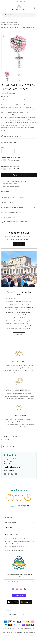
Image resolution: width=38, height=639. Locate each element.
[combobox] (19, 15)
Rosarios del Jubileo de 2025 (10, 24)
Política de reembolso (29, 632)
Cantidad (3, 147)
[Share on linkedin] (16, 474)
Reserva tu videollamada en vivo (14, 550)
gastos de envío (6, 99)
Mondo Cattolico (10, 628)
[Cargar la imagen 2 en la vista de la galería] (19, 76)
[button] (4, 8)
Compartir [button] (7, 191)
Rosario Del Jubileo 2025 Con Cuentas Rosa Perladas (17, 27)
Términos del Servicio (21, 635)
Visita (19, 244)
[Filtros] (3, 446)
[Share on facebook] (5, 474)
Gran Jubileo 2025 (12, 22)
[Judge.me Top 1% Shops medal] (28, 497)
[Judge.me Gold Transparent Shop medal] (10, 497)
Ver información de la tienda (11, 186)
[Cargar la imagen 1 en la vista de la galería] (7, 76)
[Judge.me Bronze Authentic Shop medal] (19, 497)
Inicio (3, 22)
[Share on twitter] (8, 474)
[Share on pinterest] (12, 474)
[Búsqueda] (3, 15)
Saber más (19, 334)
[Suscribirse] (32, 582)
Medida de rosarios (7, 142)
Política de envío (32, 635)
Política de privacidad (9, 635)
